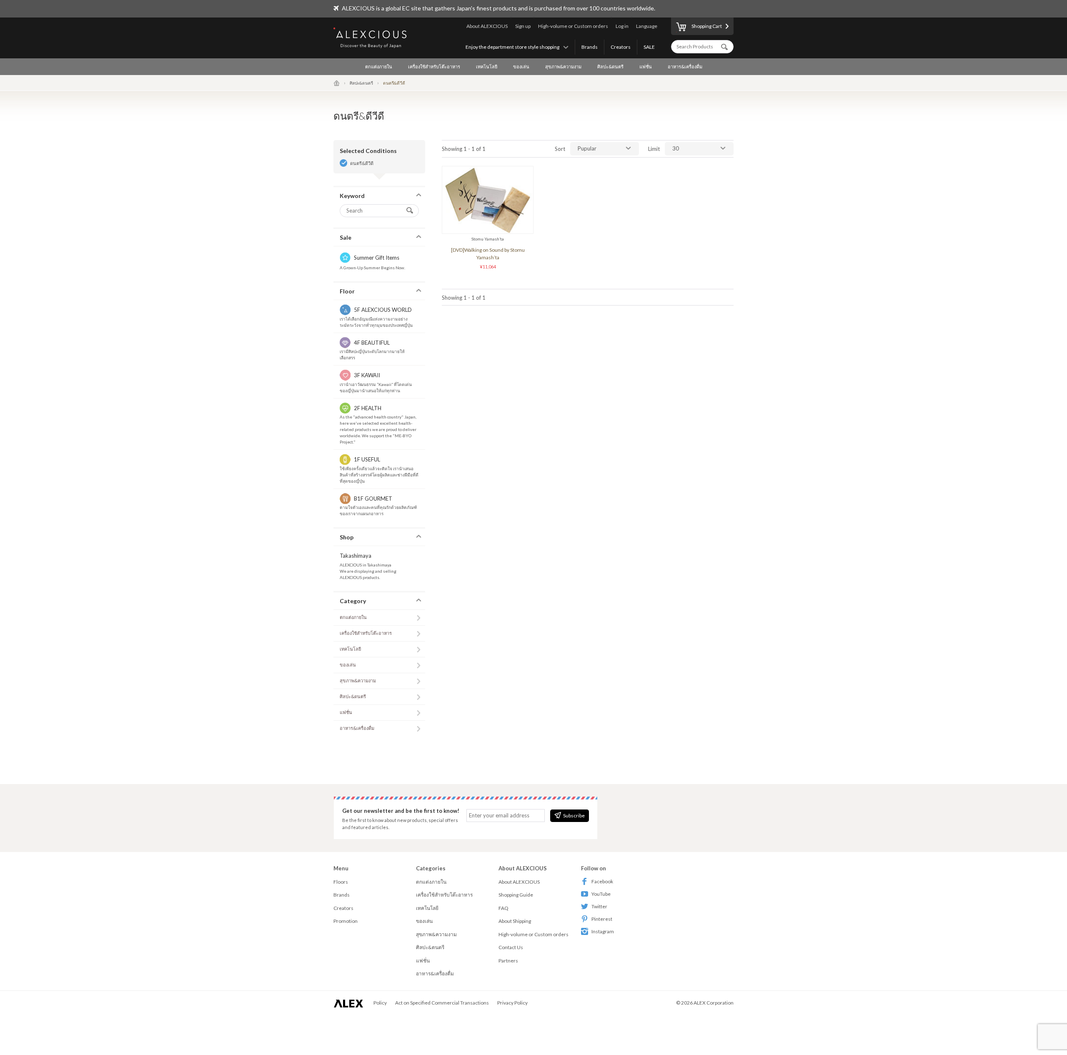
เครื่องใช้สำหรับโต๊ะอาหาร (434, 66)
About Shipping (514, 921)
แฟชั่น (645, 66)
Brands (589, 47)
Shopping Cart (706, 26)
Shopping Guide (515, 895)
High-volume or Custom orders (573, 26)
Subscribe (574, 815)
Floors (340, 882)
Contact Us (510, 947)
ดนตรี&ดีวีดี (361, 163)
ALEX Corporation (714, 1003)
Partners (508, 960)
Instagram (602, 931)
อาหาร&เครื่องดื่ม (685, 66)
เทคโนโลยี (486, 66)
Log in (622, 26)
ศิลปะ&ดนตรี (610, 66)
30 (675, 148)
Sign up (523, 26)
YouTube (601, 894)
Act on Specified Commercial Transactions (442, 1003)
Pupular (587, 148)
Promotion (345, 921)
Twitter (599, 906)
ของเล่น (521, 66)
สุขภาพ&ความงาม (563, 66)
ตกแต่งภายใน (378, 66)
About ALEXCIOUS (487, 26)
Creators (621, 47)
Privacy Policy (512, 1003)
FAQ (503, 908)
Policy (380, 1003)
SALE (649, 47)
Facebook (602, 881)
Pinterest (601, 919)
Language (646, 26)
